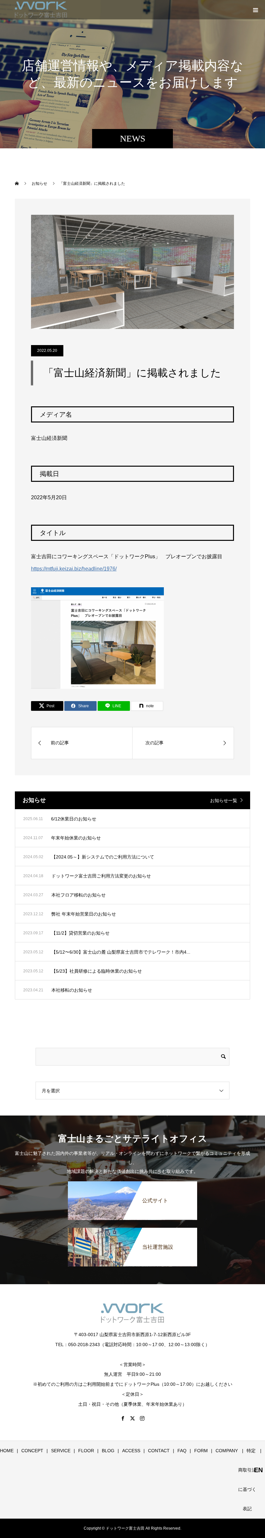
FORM (201, 1450)
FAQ (181, 1450)
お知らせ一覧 (223, 800)
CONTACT (159, 1450)
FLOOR (86, 1450)
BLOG (108, 1450)
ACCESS (131, 1450)
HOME (7, 1450)
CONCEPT (32, 1450)
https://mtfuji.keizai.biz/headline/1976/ (74, 568)
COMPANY (227, 1450)
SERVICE (60, 1450)
